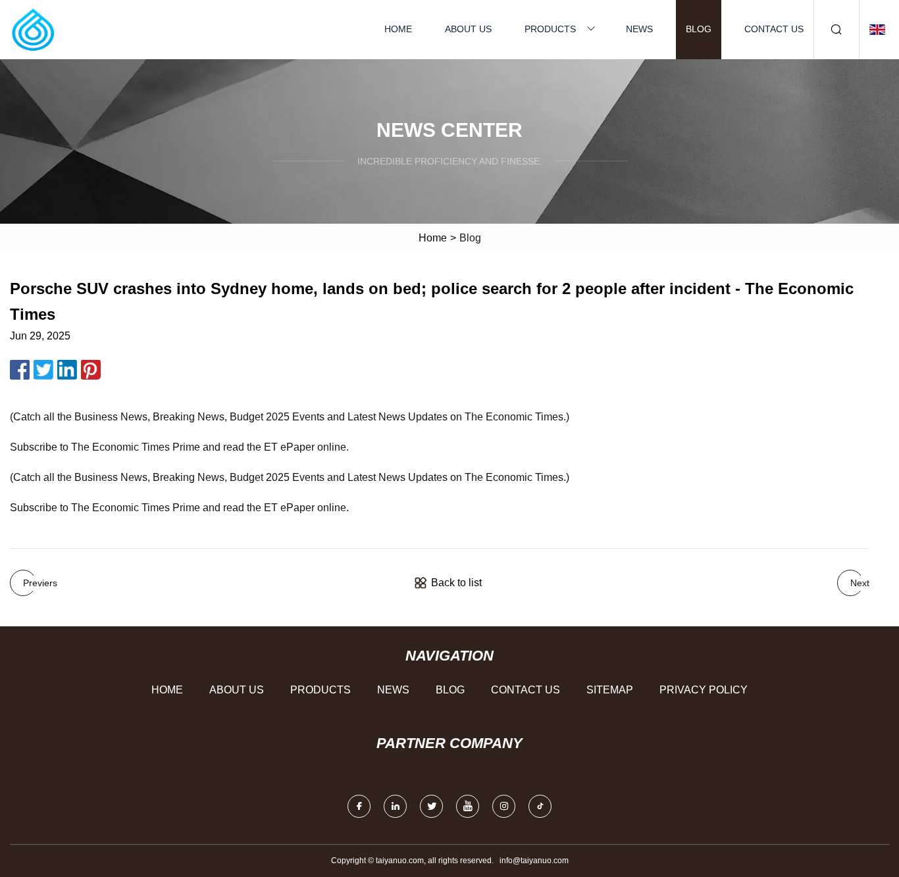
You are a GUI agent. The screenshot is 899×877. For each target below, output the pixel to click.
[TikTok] (540, 806)
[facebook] (359, 806)
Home (398, 29)
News (639, 29)
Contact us (774, 29)
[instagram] (503, 806)
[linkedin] (395, 806)
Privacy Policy (703, 689)
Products (550, 29)
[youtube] (467, 806)
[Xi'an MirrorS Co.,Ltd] (33, 29)
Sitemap (609, 689)
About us (468, 29)
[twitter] (431, 806)
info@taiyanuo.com (534, 860)
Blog (698, 29)
